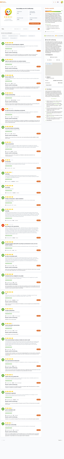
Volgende (60, 440)
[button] (53, 120)
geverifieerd (50, 113)
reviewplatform (56, 104)
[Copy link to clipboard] (53, 2)
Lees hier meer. (51, 116)
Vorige (4, 440)
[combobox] (17, 29)
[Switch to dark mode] (56, 2)
